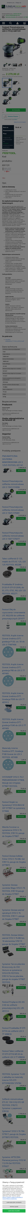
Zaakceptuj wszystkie (14, 1210)
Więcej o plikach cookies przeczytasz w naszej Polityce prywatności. (12, 1198)
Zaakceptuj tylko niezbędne (14, 1202)
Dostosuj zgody (14, 1206)
